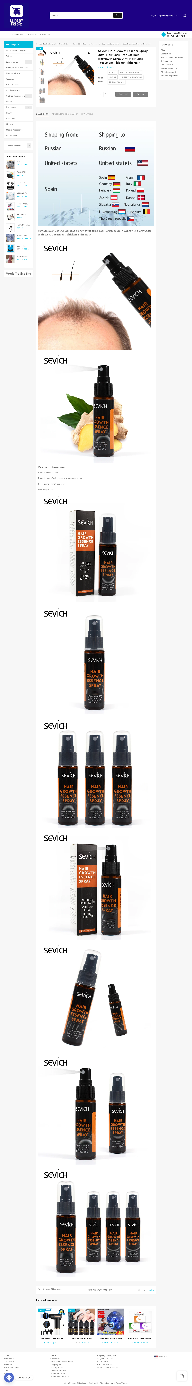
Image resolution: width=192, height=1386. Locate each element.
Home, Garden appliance (17, 67)
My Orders (8, 1364)
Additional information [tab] (65, 114)
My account (9, 1359)
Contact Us (166, 54)
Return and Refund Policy (172, 57)
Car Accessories (13, 90)
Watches (10, 79)
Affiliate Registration (170, 76)
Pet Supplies (11, 135)
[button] (89, 53)
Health (9, 113)
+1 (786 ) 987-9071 (176, 36)
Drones (9, 101)
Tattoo (9, 56)
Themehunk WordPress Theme (114, 1383)
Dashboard (9, 1361)
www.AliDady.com (80, 1383)
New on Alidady (13, 73)
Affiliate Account (168, 72)
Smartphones (12, 62)
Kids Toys (10, 118)
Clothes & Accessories (16, 96)
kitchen (9, 124)
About (163, 50)
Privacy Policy (167, 65)
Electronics (11, 107)
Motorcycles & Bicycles (16, 50)
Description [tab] (42, 114)
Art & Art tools (13, 84)
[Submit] (117, 15)
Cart (6, 1370)
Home (38, 44)
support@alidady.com (106, 1356)
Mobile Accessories (14, 130)
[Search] (29, 145)
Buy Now (140, 94)
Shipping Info (166, 61)
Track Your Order (11, 1367)
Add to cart (123, 94)
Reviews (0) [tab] (87, 114)
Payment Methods (169, 68)
